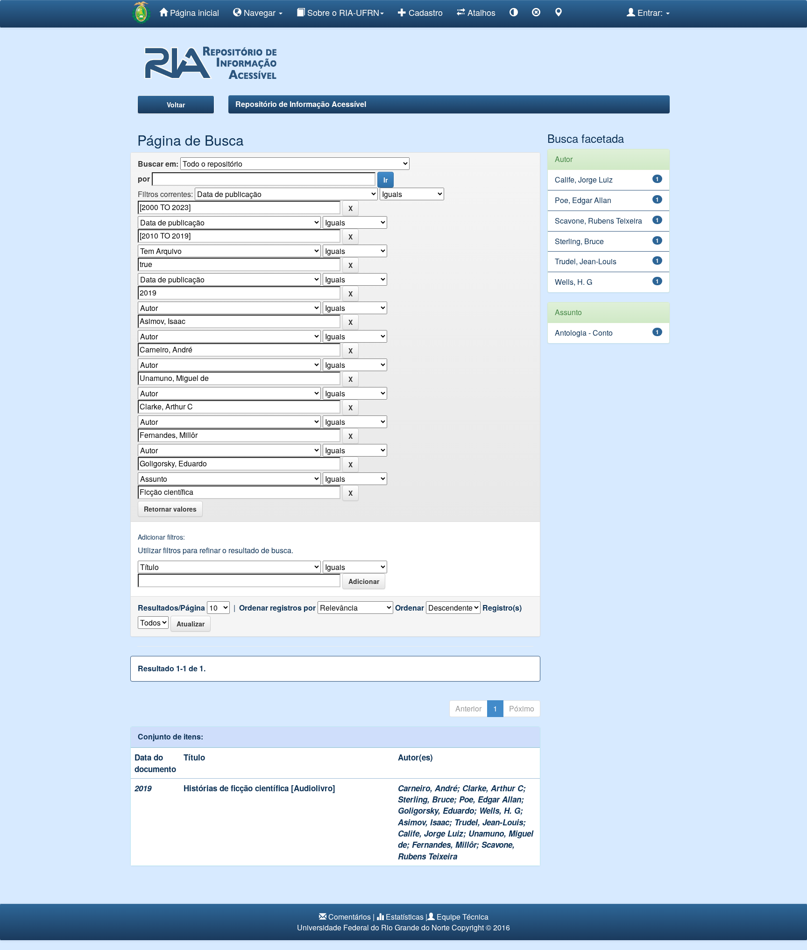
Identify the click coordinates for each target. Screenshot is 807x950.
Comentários (349, 916)
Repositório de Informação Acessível (300, 104)
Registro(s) (502, 608)
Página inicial (193, 12)
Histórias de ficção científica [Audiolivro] (259, 788)
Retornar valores (170, 509)
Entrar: (650, 12)
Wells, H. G (499, 810)
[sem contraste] (536, 14)
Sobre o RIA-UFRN (342, 12)
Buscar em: (158, 164)
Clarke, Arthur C (492, 788)
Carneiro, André (427, 788)
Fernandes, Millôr (444, 844)
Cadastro (424, 12)
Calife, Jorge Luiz (430, 833)
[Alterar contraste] (514, 14)
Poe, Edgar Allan (490, 799)
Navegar (259, 12)
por (144, 179)
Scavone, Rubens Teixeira (456, 850)
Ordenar (409, 608)
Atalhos (480, 12)
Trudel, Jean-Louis (488, 822)
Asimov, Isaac (423, 822)
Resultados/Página (171, 608)
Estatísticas (405, 916)
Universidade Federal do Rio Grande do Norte (373, 927)
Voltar (176, 104)
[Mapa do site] (558, 14)
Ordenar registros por (277, 608)
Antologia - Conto (584, 332)
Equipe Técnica (462, 916)
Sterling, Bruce (426, 799)
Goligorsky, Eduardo (436, 810)
